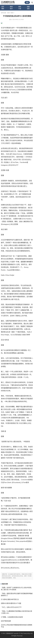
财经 (19, 6)
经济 (11, 8)
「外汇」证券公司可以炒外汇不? (11, 607)
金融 (28, 6)
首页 (2, 6)
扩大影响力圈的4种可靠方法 (10, 599)
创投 (28, 8)
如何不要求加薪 (6, 621)
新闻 (11, 6)
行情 (19, 8)
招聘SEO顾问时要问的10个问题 (11, 603)
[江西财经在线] (7, 2)
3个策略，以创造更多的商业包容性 (12, 617)
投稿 (27, 2)
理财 (2, 8)
